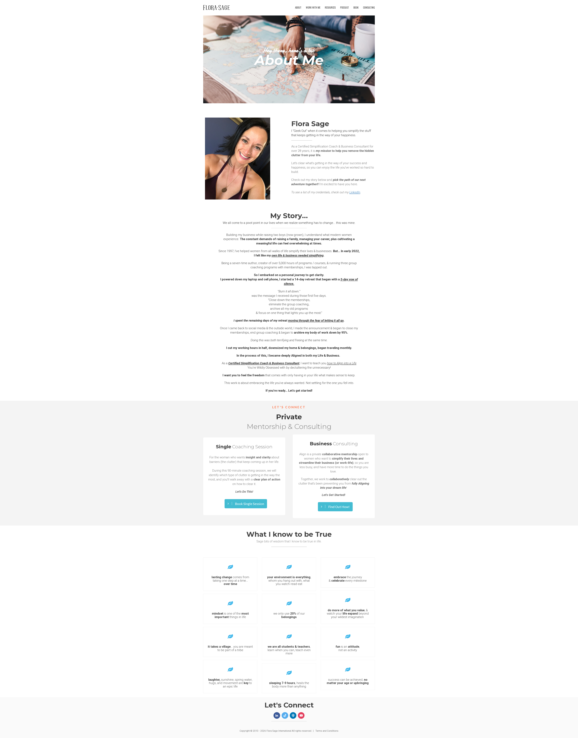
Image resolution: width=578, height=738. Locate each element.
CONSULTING (369, 7)
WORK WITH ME (313, 7)
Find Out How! (339, 507)
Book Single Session (249, 504)
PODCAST (344, 7)
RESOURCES (330, 7)
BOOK (356, 7)
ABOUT (298, 7)
